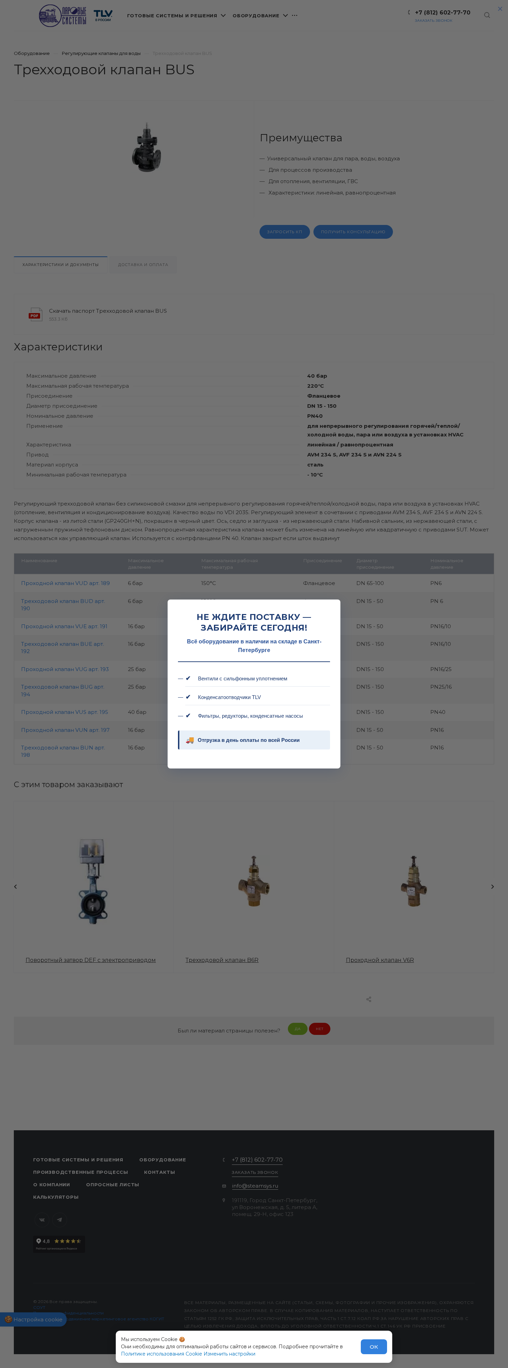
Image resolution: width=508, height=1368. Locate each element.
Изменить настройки (229, 1354)
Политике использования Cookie (161, 1354)
